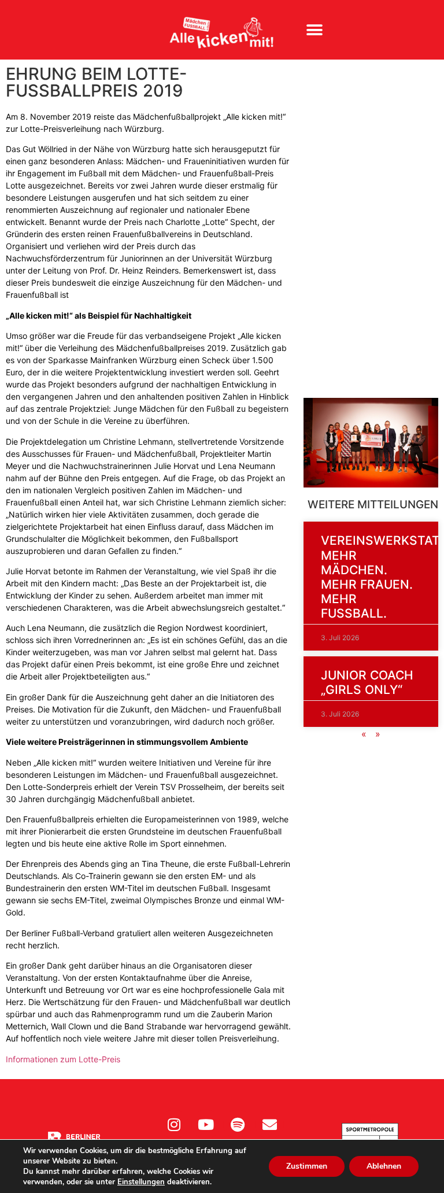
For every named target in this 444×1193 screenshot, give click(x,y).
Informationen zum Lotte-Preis (63, 1059)
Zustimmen (306, 1166)
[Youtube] (205, 1124)
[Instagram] (174, 1124)
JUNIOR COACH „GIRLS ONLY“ (367, 682)
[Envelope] (269, 1124)
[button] (315, 30)
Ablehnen (384, 1166)
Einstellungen (141, 1182)
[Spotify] (237, 1124)
